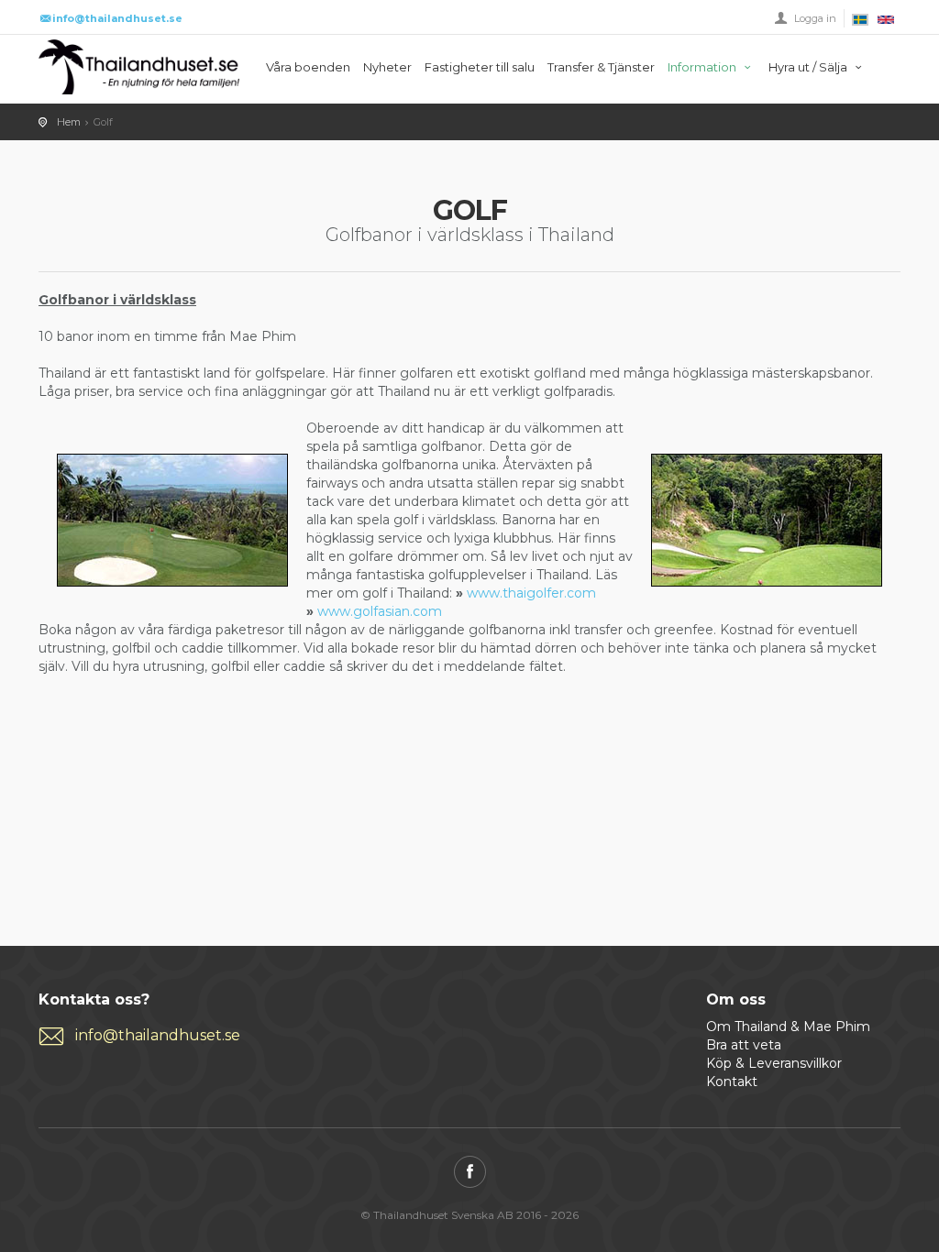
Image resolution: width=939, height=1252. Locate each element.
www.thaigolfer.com (531, 593)
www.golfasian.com (379, 611)
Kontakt (731, 1081)
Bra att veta (743, 1045)
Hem (69, 121)
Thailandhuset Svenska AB (139, 66)
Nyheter (387, 67)
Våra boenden (308, 67)
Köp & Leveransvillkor (774, 1063)
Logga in (815, 18)
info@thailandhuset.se (157, 1035)
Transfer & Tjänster (601, 67)
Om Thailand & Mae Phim (788, 1026)
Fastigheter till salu (480, 67)
